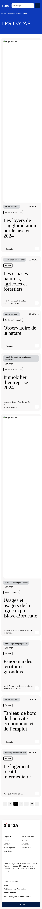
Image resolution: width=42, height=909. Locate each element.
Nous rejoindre (10, 847)
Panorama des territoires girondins (17, 666)
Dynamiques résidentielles (15, 753)
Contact (7, 844)
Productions (10, 13)
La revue (25, 840)
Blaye (7, 592)
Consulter (10, 249)
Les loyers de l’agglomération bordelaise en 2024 (19, 228)
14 (32, 804)
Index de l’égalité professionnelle (17, 896)
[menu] (37, 5)
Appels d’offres (10, 893)
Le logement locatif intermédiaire (17, 771)
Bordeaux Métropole (13, 212)
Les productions (28, 836)
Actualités (26, 844)
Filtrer (22, 904)
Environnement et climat (15, 260)
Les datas (18, 13)
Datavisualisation (12, 206)
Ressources (26, 847)
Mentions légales (11, 882)
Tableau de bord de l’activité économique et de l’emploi (20, 720)
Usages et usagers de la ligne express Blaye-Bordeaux (20, 608)
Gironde (8, 265)
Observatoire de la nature (19, 330)
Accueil (3, 13)
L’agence (7, 836)
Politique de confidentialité (15, 889)
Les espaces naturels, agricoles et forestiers (15, 281)
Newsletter (8, 851)
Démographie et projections (16, 643)
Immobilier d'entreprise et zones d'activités (18, 358)
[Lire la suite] (37, 248)
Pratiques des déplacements (16, 582)
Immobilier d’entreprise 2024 (15, 382)
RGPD (6, 885)
